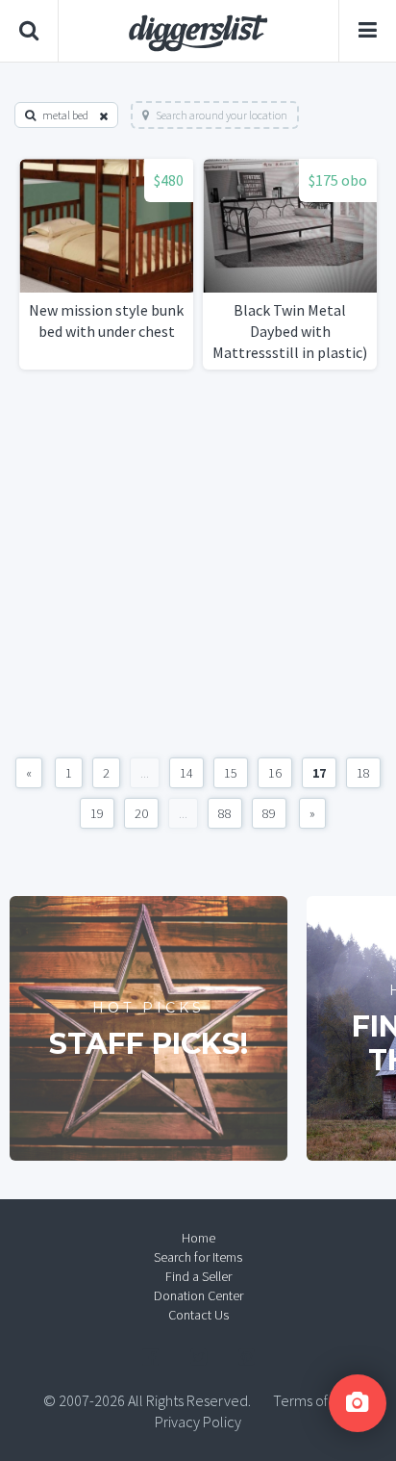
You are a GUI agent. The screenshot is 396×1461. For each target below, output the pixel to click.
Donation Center (198, 1295)
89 (269, 813)
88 (225, 813)
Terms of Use (313, 1400)
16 (275, 773)
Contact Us (198, 1314)
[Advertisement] (198, 563)
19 (97, 813)
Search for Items (198, 1257)
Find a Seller (198, 1276)
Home (198, 1237)
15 (230, 773)
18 (363, 773)
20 (141, 813)
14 (186, 773)
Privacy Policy (198, 1421)
